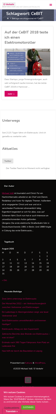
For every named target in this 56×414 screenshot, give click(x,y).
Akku (12, 53)
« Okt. (4, 280)
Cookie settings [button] (11, 407)
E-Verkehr (9, 4)
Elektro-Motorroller (17, 54)
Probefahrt (13, 58)
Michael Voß (8, 193)
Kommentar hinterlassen (16, 69)
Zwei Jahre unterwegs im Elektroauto (19, 298)
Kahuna (28, 362)
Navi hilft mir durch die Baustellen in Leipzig (22, 350)
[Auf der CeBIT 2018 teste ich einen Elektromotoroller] (38, 62)
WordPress (40, 362)
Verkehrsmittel (15, 60)
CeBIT (12, 64)
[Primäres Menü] (51, 5)
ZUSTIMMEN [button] (28, 407)
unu (22, 58)
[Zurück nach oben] (28, 380)
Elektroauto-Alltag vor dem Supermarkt (20, 329)
